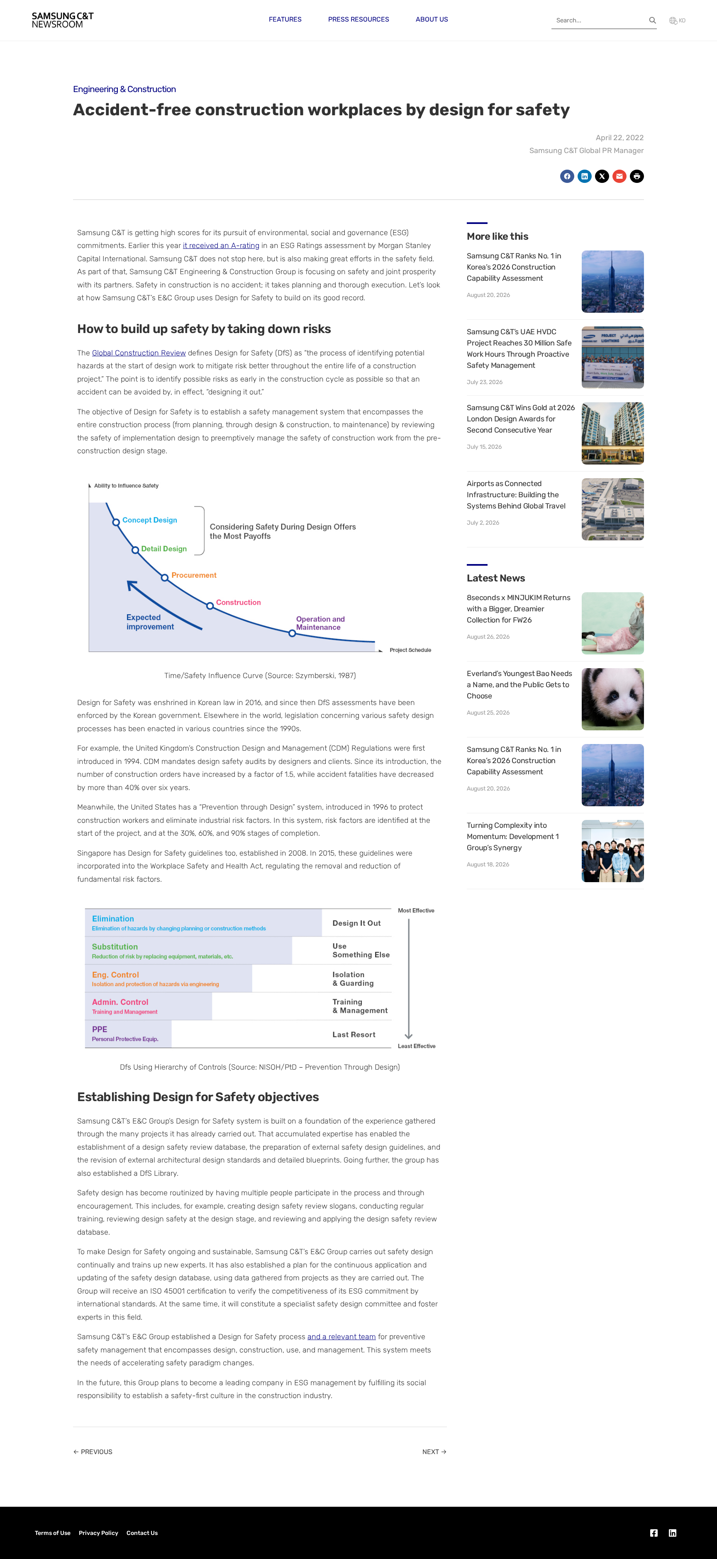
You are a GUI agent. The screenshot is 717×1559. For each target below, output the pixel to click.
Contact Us (142, 1533)
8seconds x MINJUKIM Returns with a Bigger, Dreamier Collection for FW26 (518, 609)
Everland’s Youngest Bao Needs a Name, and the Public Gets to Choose (519, 684)
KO (681, 20)
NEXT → (434, 1452)
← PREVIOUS (92, 1452)
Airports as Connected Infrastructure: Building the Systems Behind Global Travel (516, 495)
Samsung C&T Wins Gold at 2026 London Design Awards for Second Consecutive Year (521, 419)
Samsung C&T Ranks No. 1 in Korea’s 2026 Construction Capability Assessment (514, 267)
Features (285, 19)
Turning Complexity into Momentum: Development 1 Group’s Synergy (512, 836)
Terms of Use (53, 1533)
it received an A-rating (221, 245)
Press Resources (358, 19)
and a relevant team (341, 1336)
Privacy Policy (98, 1533)
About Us (432, 19)
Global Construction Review (139, 353)
